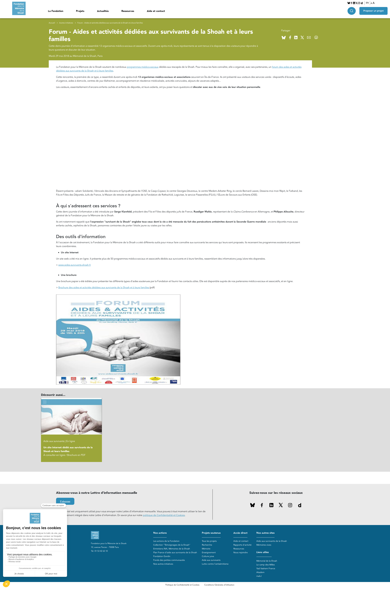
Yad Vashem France (265, 568)
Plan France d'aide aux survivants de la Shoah (175, 552)
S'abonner (65, 501)
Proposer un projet (373, 11)
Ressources (127, 11)
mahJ (259, 576)
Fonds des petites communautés (169, 560)
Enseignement (209, 552)
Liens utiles (262, 552)
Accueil (52, 22)
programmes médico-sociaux (142, 67)
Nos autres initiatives (163, 564)
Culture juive (208, 556)
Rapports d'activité (242, 545)
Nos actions (160, 533)
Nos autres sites (265, 533)
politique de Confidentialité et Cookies (164, 515)
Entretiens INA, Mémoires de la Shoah (171, 548)
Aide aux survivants (211, 560)
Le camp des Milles (265, 564)
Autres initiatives (66, 22)
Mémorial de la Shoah (266, 560)
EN (367, 2)
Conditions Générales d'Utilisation (219, 584)
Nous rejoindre (240, 552)
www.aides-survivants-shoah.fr (74, 265)
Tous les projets (209, 541)
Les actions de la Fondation (166, 541)
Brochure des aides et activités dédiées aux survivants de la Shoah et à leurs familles (104, 287)
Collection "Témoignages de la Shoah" (171, 545)
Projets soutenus (211, 533)
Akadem (260, 572)
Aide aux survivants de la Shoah (271, 541)
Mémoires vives (263, 545)
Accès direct (240, 533)
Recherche (207, 545)
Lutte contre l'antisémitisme (215, 564)
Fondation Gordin (161, 556)
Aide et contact (156, 11)
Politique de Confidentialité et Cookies (182, 584)
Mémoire (206, 548)
